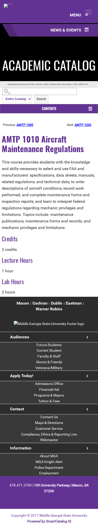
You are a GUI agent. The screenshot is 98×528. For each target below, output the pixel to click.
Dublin (56, 303)
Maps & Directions (49, 423)
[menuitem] (23, 303)
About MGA (49, 456)
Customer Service (49, 428)
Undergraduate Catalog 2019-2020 (21, 84)
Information (20, 448)
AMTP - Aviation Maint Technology (57, 84)
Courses (39, 84)
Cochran (39, 303)
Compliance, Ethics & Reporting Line (49, 434)
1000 (75, 84)
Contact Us (49, 417)
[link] (49, 324)
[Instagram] (53, 499)
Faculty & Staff (49, 356)
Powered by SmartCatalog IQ (49, 521)
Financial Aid (49, 389)
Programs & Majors (49, 395)
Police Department (49, 468)
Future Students (49, 345)
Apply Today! (21, 375)
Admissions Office (49, 384)
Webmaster (49, 440)
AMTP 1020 (83, 125)
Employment (49, 473)
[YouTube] (62, 499)
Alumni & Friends (49, 362)
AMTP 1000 (25, 125)
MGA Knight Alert (49, 462)
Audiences (19, 337)
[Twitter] (45, 499)
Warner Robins (49, 309)
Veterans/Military (49, 368)
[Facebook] (36, 499)
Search (41, 99)
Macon (23, 303)
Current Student (49, 350)
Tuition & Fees (49, 401)
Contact (17, 409)
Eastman (74, 303)
